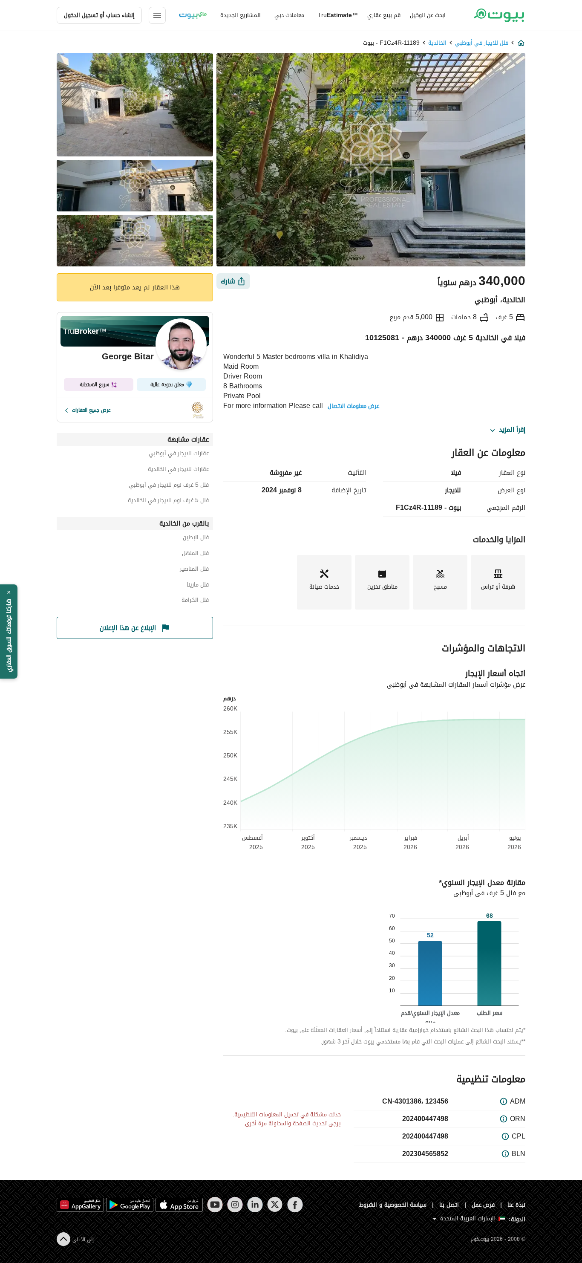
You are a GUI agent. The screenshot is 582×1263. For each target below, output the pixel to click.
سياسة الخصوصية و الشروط (393, 1205)
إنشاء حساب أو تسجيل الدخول (99, 15)
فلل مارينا (198, 585)
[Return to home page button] (498, 15)
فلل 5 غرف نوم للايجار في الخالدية (168, 501)
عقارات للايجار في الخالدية (178, 470)
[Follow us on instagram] (235, 1204)
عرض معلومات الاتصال (353, 406)
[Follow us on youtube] (215, 1204)
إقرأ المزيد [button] (512, 430)
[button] (8, 631)
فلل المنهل (195, 554)
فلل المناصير (194, 570)
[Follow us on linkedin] (255, 1204)
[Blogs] (193, 15)
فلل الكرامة (195, 601)
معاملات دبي (289, 15)
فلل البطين (196, 538)
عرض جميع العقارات (91, 410)
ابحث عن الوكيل (428, 15)
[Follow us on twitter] (275, 1204)
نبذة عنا (516, 1205)
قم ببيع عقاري (383, 15)
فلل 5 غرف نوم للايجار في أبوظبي (169, 486)
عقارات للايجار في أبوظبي (179, 454)
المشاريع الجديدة (240, 15)
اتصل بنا (449, 1205)
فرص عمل (483, 1205)
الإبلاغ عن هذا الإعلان (128, 627)
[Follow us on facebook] (295, 1204)
